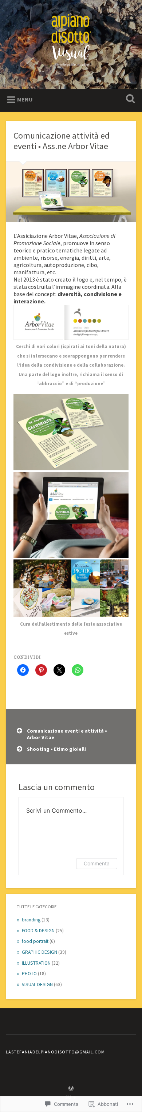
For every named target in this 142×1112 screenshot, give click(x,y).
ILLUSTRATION (36, 963)
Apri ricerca (129, 99)
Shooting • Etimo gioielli (56, 749)
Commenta (97, 863)
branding (31, 920)
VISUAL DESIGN (37, 984)
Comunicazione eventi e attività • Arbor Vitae (67, 734)
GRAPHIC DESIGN (39, 952)
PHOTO (29, 973)
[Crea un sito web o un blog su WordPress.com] (71, 1089)
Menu (25, 99)
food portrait (35, 941)
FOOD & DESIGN (38, 931)
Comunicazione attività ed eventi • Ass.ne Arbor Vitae (61, 141)
